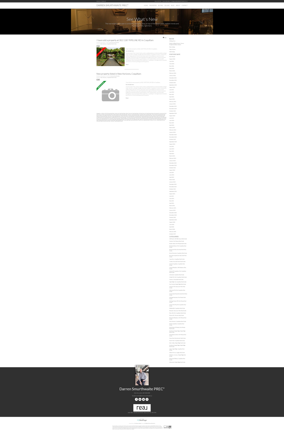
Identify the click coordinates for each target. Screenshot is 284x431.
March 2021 (172, 205)
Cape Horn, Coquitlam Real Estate (133, 114)
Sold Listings (172, 51)
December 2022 (173, 163)
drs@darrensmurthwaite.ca (145, 395)
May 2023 (171, 151)
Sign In (98, 1)
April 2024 (171, 125)
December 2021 (173, 184)
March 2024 (172, 127)
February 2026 (172, 73)
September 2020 (173, 219)
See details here (130, 51)
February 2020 (172, 231)
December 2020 (173, 212)
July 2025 (171, 89)
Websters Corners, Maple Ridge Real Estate (157, 120)
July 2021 (171, 196)
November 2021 (173, 186)
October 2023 (172, 139)
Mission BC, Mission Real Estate (114, 118)
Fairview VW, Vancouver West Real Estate (128, 116)
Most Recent (172, 56)
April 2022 (171, 177)
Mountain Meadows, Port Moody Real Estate (127, 118)
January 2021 (172, 210)
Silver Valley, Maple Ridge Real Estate (177, 343)
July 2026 (171, 61)
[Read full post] (111, 56)
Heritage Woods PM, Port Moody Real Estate (118, 117)
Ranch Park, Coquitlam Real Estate (158, 119)
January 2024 (172, 132)
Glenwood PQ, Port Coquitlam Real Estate (142, 116)
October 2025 (172, 82)
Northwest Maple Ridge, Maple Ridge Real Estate (116, 119)
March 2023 (172, 156)
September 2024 (173, 113)
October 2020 (172, 217)
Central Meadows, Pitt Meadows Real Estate (104, 115)
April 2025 (171, 96)
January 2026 (172, 75)
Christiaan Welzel (137, 423)
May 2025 (171, 94)
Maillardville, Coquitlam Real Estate (148, 117)
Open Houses (172, 49)
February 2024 (172, 130)
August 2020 (172, 222)
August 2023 (172, 144)
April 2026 (171, 68)
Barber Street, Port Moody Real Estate (132, 113)
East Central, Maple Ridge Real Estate (114, 116)
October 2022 (172, 167)
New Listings (172, 47)
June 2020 (171, 224)
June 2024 (171, 120)
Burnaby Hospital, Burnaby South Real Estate (120, 114)
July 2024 (171, 118)
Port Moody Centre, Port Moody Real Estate (132, 119)
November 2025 (173, 80)
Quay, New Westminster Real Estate (146, 119)
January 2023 (172, 160)
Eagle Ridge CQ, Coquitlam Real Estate (177, 281)
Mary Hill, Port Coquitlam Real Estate (103, 118)
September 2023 (173, 141)
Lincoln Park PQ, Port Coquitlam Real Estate (134, 117)
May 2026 (171, 66)
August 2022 (172, 170)
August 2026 (172, 59)
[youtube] (144, 399)
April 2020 (171, 226)
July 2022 (171, 172)
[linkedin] (140, 399)
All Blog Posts (172, 41)
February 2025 (172, 101)
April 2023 (171, 153)
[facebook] (136, 399)
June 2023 (171, 148)
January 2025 (172, 103)
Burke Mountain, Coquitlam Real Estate (105, 114)
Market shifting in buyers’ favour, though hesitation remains (176, 44)
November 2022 (173, 165)
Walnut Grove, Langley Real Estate (144, 120)
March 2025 (172, 99)
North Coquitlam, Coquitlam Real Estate (155, 118)
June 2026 (171, 63)
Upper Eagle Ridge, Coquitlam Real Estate (131, 120)
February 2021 (172, 208)
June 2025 (171, 92)
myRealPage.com (142, 420)
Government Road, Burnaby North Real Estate (156, 116)
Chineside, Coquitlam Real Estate (133, 115)
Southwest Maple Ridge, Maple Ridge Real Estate (115, 120)
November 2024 (173, 108)
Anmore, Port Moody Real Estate (120, 113)
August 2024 (172, 115)
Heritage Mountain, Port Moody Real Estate (104, 117)
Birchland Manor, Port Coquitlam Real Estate (146, 113)
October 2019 (172, 234)
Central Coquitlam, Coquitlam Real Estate (158, 114)
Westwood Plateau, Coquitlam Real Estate (103, 121)
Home (146, 5)
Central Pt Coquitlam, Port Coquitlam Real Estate (120, 115)
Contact (184, 5)
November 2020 (173, 215)
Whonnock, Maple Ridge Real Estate (117, 121)
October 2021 (172, 189)
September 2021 (173, 191)
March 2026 (172, 70)
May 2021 (171, 200)
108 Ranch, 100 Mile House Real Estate (107, 113)
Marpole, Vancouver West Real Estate (160, 117)
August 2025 (172, 87)
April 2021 (171, 203)
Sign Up (104, 1)
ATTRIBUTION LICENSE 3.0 (149, 423)
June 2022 (171, 174)
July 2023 (171, 146)
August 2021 (172, 193)
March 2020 (172, 229)
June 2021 (171, 198)
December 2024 (173, 106)
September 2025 (173, 85)
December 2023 (173, 134)
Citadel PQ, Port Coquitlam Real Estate (145, 115)
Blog (172, 5)
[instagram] (147, 399)
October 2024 (172, 111)
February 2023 (172, 158)
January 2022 (172, 182)
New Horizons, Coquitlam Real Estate (108, 43)
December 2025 (173, 77)
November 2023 (173, 137)
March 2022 (172, 179)
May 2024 (171, 122)
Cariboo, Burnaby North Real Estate (145, 114)
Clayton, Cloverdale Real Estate (158, 115)
